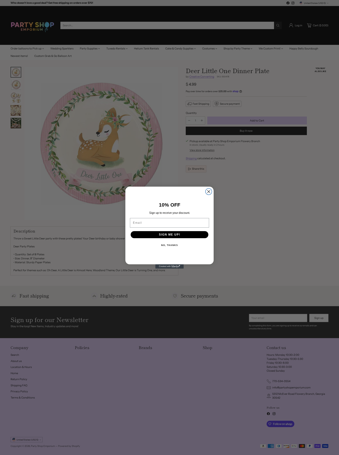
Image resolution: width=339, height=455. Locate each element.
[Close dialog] (209, 191)
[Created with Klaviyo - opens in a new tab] (169, 266)
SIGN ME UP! (169, 234)
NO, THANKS (169, 245)
